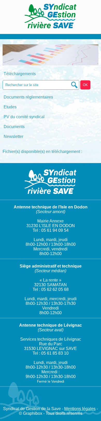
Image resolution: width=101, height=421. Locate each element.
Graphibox (32, 413)
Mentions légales (80, 408)
